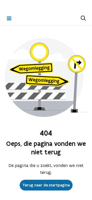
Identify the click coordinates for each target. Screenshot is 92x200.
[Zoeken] (83, 18)
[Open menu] (9, 18)
